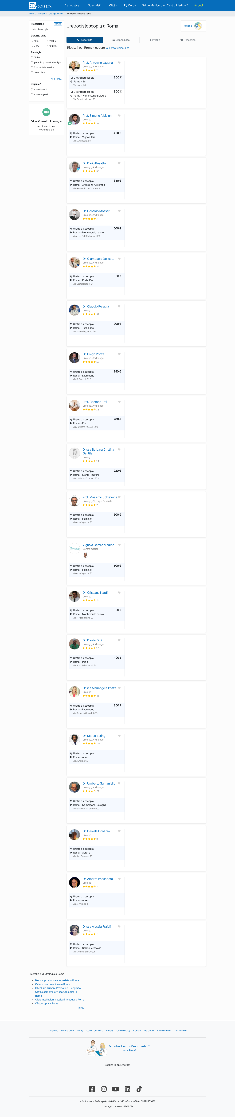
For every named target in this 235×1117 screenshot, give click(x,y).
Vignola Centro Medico (98, 545)
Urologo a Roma (56, 13)
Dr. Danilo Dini (92, 640)
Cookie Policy (123, 1030)
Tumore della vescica (44, 67)
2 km (36, 41)
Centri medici (180, 1030)
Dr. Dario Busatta (94, 163)
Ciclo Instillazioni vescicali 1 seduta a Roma (59, 999)
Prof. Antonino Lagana (98, 63)
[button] (90, 70)
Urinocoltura (39, 72)
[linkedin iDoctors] (127, 1089)
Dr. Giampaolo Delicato (98, 259)
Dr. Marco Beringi (94, 736)
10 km (53, 41)
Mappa (188, 25)
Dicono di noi (67, 1030)
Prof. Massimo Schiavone (100, 497)
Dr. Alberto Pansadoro (98, 879)
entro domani (40, 89)
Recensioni (189, 39)
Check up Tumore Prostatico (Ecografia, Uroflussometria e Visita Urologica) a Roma (58, 991)
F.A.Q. (80, 1030)
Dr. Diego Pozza (93, 354)
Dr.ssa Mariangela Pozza (99, 688)
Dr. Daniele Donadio (96, 831)
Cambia (58, 24)
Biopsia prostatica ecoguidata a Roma (57, 980)
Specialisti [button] (94, 5)
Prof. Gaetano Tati (95, 402)
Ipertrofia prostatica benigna (47, 62)
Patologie (149, 1030)
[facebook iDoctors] (92, 1089)
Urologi (41, 13)
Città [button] (112, 5)
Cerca (131, 5)
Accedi (198, 5)
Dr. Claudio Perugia (96, 306)
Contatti (137, 1030)
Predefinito (85, 39)
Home (31, 13)
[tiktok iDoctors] (139, 1089)
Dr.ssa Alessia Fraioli (97, 926)
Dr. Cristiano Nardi (95, 593)
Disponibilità (122, 39)
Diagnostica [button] (71, 5)
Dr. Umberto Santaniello (99, 783)
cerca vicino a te (118, 47)
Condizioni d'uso (94, 1030)
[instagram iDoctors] (104, 1089)
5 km (36, 46)
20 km (53, 46)
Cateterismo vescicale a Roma (52, 984)
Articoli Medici (164, 1030)
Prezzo (155, 39)
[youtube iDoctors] (116, 1089)
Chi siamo (53, 1030)
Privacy (110, 1030)
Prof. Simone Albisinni (97, 115)
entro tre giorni (41, 94)
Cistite (37, 57)
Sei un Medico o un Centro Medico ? (165, 5)
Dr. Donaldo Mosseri (96, 211)
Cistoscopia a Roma (46, 1003)
